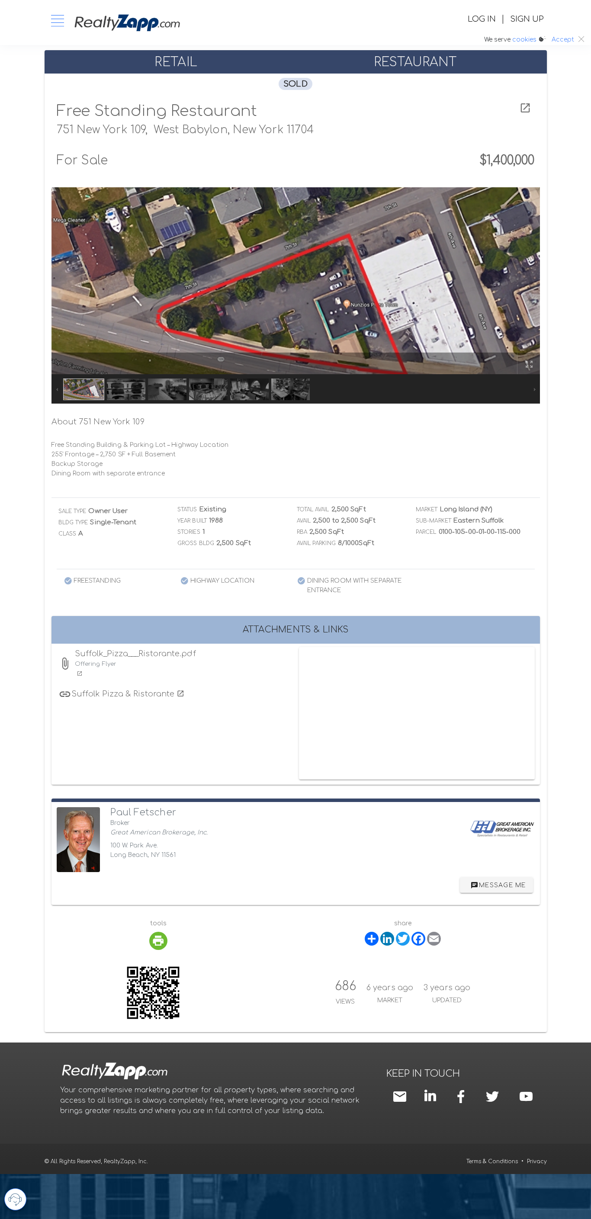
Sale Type (72, 511)
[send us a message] (402, 1096)
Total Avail (313, 510)
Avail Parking (316, 543)
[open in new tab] (525, 108)
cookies (524, 39)
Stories (188, 532)
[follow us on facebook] (463, 1096)
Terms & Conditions (492, 1161)
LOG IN (482, 19)
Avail (304, 521)
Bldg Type (73, 523)
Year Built (192, 521)
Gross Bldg (195, 543)
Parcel (426, 532)
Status (187, 510)
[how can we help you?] (15, 1199)
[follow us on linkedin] (432, 1095)
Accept (563, 39)
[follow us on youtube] (526, 1096)
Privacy (537, 1161)
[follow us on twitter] (492, 1096)
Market (427, 510)
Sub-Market (433, 521)
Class (67, 534)
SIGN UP (526, 19)
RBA (302, 532)
